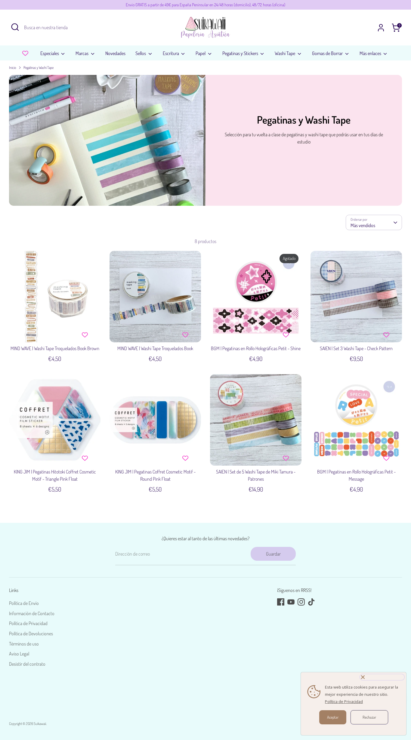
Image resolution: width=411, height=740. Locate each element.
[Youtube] (291, 602)
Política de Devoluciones (31, 634)
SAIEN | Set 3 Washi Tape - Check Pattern (356, 348)
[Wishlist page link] (25, 53)
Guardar (273, 554)
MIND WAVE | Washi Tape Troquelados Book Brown (55, 348)
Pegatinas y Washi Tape (38, 67)
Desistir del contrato (27, 664)
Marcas (82, 53)
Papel (201, 53)
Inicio (12, 67)
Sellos (141, 53)
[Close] (382, 677)
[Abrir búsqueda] (15, 27)
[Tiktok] (311, 602)
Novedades (115, 53)
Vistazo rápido (55, 332)
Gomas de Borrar (328, 53)
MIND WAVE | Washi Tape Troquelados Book (155, 348)
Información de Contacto (31, 613)
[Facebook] (280, 602)
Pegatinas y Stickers (240, 53)
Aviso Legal (19, 654)
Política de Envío (24, 603)
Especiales (50, 53)
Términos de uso (24, 644)
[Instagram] (301, 602)
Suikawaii (40, 723)
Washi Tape (285, 53)
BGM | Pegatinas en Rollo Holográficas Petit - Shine (256, 348)
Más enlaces (371, 53)
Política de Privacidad (28, 623)
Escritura (171, 53)
